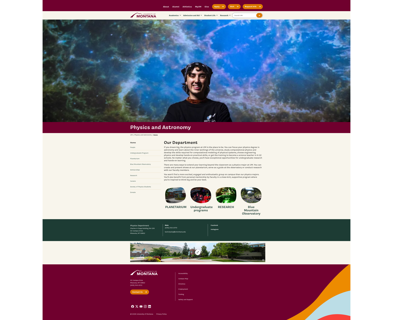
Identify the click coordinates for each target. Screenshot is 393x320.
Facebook (214, 225)
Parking (181, 294)
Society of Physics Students (140, 187)
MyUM (198, 6)
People (132, 147)
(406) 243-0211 (136, 285)
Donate (133, 192)
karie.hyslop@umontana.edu (175, 232)
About (166, 6)
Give (207, 6)
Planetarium (134, 159)
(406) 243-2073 (171, 228)
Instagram (215, 229)
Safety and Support (185, 300)
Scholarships (135, 170)
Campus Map (183, 279)
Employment (183, 289)
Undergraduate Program (139, 153)
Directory (181, 284)
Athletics (187, 6)
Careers (133, 181)
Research (133, 175)
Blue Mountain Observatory (140, 164)
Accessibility (183, 273)
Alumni (175, 6)
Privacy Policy (161, 314)
